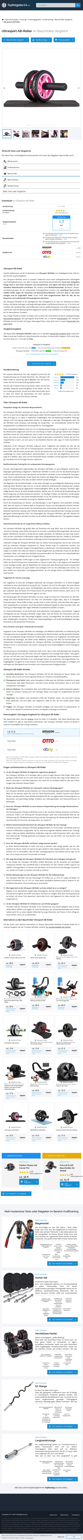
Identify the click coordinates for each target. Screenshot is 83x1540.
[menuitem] (3, 19)
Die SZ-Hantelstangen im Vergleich (46, 1407)
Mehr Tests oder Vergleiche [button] (14, 191)
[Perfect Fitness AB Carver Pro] (10, 1166)
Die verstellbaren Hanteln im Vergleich (46, 1355)
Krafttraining (41, 1220)
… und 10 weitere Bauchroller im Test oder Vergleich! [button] (41, 354)
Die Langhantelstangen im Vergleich (46, 1462)
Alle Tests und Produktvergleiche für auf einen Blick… (41, 1488)
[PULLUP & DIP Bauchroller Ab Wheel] (50, 1166)
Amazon (30, 719)
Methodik (4, 224)
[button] (15, 39)
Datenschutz (29, 1538)
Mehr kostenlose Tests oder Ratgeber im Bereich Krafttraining (41, 1211)
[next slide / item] (78, 88)
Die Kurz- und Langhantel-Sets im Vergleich (46, 1300)
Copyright (5, 1514)
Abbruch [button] (61, 1537)
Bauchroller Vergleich (52, 31)
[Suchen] (77, 5)
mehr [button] (60, 235)
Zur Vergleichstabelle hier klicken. (58, 927)
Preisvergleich (62, 318)
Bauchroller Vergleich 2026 (60, 334)
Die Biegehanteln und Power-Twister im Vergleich (46, 1246)
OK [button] (74, 1537)
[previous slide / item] (4, 88)
